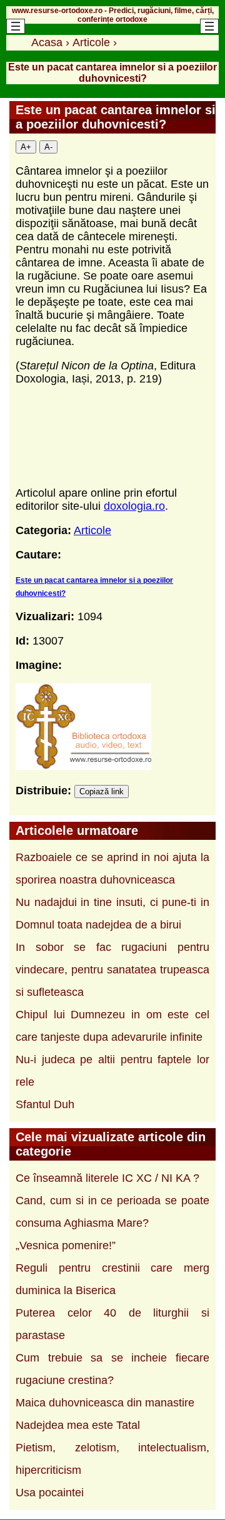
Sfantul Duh (45, 1104)
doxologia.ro (134, 506)
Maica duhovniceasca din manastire (105, 1402)
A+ (26, 147)
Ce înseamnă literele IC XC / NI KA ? (107, 1178)
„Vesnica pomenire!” (66, 1245)
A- (48, 147)
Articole (92, 530)
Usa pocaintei (50, 1492)
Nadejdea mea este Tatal (78, 1425)
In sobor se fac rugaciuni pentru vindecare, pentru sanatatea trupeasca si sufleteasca (112, 969)
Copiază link (101, 791)
